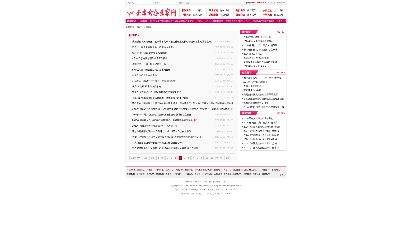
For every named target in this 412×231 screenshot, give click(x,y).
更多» (282, 175)
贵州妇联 (141, 174)
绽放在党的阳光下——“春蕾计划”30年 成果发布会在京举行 (161, 131)
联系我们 (225, 181)
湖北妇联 (247, 174)
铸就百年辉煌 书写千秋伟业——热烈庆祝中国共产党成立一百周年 (252, 21)
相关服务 (216, 181)
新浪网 (169, 174)
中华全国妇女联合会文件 (144, 75)
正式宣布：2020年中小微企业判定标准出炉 (154, 81)
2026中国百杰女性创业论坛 (257, 37)
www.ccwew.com (195, 186)
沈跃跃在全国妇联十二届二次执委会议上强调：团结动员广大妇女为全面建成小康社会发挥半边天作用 (183, 103)
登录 (181, 3)
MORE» (281, 31)
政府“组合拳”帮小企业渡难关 (146, 86)
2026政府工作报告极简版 (256, 58)
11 (212, 158)
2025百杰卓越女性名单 (255, 66)
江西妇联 (266, 174)
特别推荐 (224, 14)
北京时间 (208, 170)
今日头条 (189, 174)
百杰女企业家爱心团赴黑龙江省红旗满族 (263, 98)
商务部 (149, 170)
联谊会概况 (187, 181)
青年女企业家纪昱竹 (253, 86)
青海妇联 (266, 170)
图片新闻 (213, 10)
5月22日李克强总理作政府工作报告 (150, 58)
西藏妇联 (160, 174)
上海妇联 (169, 170)
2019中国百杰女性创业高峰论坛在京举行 (155, 125)
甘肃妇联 (276, 170)
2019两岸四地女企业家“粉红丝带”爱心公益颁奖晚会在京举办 (164, 120)
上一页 (160, 158)
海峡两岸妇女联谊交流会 (255, 103)
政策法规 (278, 14)
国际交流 (240, 14)
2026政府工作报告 (252, 53)
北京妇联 (160, 170)
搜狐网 (178, 174)
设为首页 (272, 2)
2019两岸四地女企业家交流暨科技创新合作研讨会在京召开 (161, 114)
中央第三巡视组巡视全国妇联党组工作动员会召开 (157, 142)
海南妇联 (227, 170)
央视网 (217, 170)
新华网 (198, 174)
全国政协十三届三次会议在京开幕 (149, 64)
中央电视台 (199, 170)
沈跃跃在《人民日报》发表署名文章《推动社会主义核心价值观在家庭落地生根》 (172, 41)
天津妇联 (179, 170)
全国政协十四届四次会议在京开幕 (260, 62)
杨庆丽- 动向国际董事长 (255, 82)
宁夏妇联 (256, 170)
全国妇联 (141, 170)
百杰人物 (197, 14)
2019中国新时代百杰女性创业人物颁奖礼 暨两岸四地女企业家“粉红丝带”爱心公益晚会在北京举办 (181, 109)
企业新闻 (197, 10)
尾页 (227, 158)
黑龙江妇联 (238, 170)
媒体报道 (224, 10)
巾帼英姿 (186, 14)
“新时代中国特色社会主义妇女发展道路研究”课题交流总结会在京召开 (166, 137)
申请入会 (267, 14)
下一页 (219, 158)
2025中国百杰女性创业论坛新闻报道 (261, 126)
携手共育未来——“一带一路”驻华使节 (262, 78)
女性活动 (267, 10)
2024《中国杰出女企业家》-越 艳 (260, 139)
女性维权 (278, 10)
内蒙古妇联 (248, 170)
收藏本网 (281, 2)
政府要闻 (251, 10)
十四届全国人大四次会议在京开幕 (260, 49)
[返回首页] (152, 12)
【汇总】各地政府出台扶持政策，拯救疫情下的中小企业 (160, 97)
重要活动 (251, 14)
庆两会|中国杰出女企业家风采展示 (260, 94)
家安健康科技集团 (252, 90)
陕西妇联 (131, 174)
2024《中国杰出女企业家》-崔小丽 (261, 147)
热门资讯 (240, 10)
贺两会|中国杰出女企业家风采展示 (149, 52)
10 (207, 158)
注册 (188, 3)
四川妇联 (150, 174)
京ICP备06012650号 (222, 194)
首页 (139, 27)
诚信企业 (213, 14)
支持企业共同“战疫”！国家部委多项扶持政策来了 (156, 92)
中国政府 (131, 170)
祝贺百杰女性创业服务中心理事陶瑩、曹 (263, 107)
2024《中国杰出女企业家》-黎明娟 (261, 131)
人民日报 (218, 174)
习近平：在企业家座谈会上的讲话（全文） (153, 47)
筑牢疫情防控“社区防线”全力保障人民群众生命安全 (170, 21)
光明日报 (208, 174)
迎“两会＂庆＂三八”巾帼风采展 (208, 21)
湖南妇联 (256, 174)
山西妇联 (237, 174)
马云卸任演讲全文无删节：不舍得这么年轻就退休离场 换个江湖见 (165, 148)
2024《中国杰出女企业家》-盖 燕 (260, 143)
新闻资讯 (186, 10)
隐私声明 (197, 181)
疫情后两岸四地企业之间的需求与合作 (151, 69)
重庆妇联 (189, 170)
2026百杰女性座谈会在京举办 (258, 41)
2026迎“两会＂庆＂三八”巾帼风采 (260, 45)
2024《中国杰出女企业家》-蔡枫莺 (261, 135)
